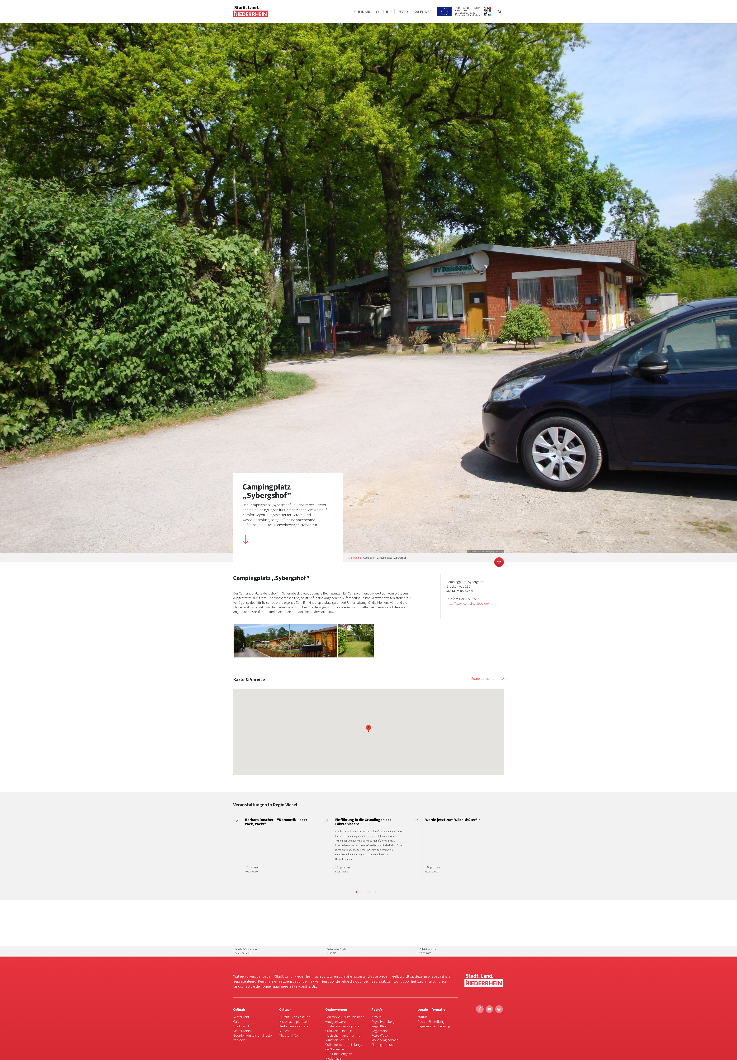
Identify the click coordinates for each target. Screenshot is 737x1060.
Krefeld (376, 1017)
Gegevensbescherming (433, 1026)
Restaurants (242, 1031)
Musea (284, 1031)
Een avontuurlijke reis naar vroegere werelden (344, 1019)
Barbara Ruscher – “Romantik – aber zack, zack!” (276, 821)
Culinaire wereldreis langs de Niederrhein (343, 1046)
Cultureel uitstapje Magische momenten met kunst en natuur (343, 1035)
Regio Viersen (380, 1031)
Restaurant (241, 1017)
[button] (356, 892)
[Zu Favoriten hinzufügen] (499, 562)
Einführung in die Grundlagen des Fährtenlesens (363, 821)
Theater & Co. (289, 1035)
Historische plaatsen (294, 1021)
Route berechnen (483, 678)
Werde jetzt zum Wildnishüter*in (453, 819)
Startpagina (354, 557)
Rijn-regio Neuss (382, 1044)
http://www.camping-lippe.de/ (467, 603)
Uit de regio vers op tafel (342, 1026)
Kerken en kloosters (293, 1026)
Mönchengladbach (384, 1040)
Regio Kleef (379, 1026)
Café (236, 1021)
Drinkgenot (241, 1026)
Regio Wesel (380, 1035)
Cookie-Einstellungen (432, 1021)
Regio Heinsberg (383, 1021)
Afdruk (422, 1017)
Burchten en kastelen (294, 1017)
